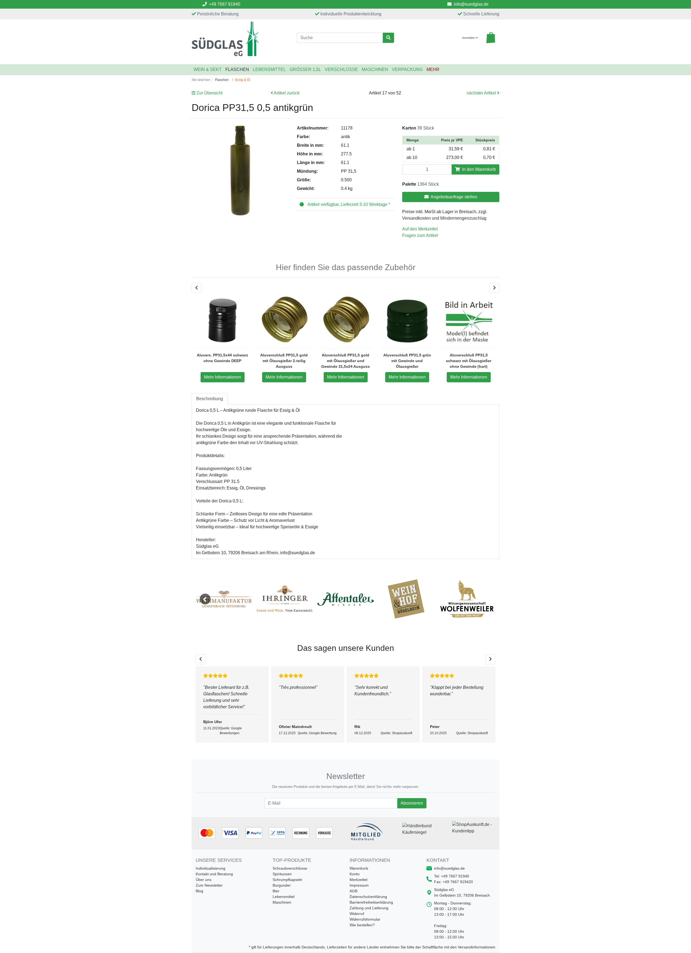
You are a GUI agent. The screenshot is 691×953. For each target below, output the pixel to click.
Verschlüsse (341, 69)
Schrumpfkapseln (287, 879)
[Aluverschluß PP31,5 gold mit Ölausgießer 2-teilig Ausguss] (284, 320)
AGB (353, 891)
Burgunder (282, 885)
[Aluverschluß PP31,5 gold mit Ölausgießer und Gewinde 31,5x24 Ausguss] (345, 320)
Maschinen (375, 69)
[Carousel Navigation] (345, 288)
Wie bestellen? (362, 925)
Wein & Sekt (208, 69)
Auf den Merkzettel (420, 229)
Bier (276, 891)
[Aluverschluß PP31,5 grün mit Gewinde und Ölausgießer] (407, 320)
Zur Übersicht (208, 93)
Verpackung (407, 69)
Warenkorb (359, 868)
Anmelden (469, 37)
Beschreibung (209, 398)
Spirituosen (282, 874)
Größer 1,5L (305, 69)
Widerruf (357, 913)
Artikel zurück (286, 93)
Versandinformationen (476, 947)
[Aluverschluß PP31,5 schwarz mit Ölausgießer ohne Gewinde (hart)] (468, 320)
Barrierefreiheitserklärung (371, 902)
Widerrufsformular (365, 919)
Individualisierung (210, 868)
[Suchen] (388, 38)
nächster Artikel (482, 93)
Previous (205, 599)
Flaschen (237, 69)
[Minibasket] (490, 37)
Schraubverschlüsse (290, 868)
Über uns (203, 879)
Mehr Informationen (222, 377)
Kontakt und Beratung (214, 874)
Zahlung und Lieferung (369, 908)
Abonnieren (411, 803)
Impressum (359, 885)
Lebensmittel (269, 69)
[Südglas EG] (240, 39)
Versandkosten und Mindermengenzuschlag (444, 218)
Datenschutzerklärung (368, 896)
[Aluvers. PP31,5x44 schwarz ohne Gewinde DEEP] (222, 320)
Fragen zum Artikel (420, 235)
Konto (355, 874)
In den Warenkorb (478, 169)
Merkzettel (358, 879)
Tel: (451, 876)
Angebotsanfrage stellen (453, 197)
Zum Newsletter (209, 885)
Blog (199, 891)
